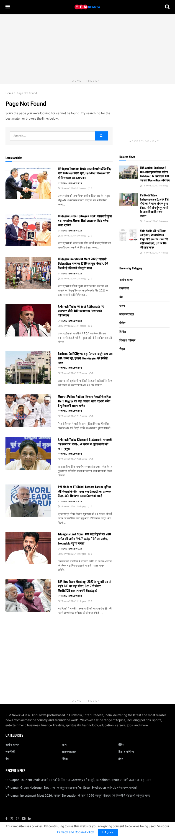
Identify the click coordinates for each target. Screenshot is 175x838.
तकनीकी (124, 288)
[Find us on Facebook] (6, 818)
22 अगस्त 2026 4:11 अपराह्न (73, 326)
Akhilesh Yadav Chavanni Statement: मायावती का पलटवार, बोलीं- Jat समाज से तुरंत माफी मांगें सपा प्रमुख (85, 444)
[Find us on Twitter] (12, 818)
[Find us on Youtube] (24, 818)
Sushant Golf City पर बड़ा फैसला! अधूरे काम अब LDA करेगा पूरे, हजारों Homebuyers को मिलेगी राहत (85, 358)
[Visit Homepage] (87, 7)
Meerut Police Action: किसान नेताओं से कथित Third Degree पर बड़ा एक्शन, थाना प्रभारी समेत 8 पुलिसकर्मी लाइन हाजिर (84, 401)
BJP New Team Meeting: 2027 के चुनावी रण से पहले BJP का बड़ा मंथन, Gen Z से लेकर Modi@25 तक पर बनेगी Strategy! (84, 586)
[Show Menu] (7, 7)
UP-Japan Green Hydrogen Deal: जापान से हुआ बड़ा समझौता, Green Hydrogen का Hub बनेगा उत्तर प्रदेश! (84, 220)
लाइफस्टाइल (126, 314)
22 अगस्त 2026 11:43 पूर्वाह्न (73, 506)
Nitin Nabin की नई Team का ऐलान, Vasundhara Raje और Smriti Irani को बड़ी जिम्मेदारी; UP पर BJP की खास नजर (154, 238)
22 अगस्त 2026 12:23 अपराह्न (73, 373)
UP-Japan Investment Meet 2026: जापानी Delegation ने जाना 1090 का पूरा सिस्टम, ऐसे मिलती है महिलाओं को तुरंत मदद (83, 263)
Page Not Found (27, 93)
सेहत (122, 349)
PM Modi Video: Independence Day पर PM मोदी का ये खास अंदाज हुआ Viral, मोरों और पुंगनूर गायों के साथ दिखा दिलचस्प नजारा (154, 205)
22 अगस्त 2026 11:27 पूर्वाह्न (73, 554)
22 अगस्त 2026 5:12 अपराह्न (73, 188)
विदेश (122, 323)
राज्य (122, 305)
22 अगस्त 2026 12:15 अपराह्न (73, 416)
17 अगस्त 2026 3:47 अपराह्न (155, 252)
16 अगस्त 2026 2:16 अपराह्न (155, 221)
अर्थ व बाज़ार (126, 279)
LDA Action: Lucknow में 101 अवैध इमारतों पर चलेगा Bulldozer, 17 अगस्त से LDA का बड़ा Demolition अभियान (155, 173)
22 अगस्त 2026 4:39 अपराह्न (73, 235)
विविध (122, 331)
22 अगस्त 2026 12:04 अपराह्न (73, 459)
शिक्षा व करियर (127, 340)
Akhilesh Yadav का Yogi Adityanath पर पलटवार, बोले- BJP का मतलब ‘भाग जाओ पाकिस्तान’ (81, 310)
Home (9, 93)
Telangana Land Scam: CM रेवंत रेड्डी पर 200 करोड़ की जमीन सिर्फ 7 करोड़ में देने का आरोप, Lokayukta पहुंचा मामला (84, 538)
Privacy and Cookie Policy (75, 832)
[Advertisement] (87, 45)
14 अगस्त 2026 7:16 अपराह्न (155, 185)
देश (121, 297)
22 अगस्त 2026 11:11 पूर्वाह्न (73, 601)
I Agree (107, 832)
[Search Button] (167, 7)
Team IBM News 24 (71, 183)
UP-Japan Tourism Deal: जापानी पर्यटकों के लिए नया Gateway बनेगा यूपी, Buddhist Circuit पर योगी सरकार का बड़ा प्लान (84, 173)
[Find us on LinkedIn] (29, 818)
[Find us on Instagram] (17, 818)
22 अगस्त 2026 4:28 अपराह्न (73, 278)
